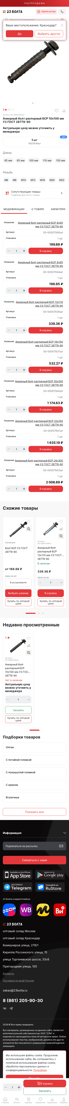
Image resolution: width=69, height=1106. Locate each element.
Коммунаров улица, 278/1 (20, 945)
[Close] (62, 25)
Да (19, 33)
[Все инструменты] (60, 910)
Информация (12, 833)
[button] (62, 19)
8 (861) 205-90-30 (23, 1000)
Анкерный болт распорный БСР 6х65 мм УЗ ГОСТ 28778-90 (40, 224)
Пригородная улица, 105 (20, 966)
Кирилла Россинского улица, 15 (25, 952)
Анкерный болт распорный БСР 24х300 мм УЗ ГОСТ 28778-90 (39, 462)
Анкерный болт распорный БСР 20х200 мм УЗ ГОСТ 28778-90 (39, 383)
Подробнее (40, 1070)
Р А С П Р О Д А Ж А (34, 3)
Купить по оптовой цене (18, 602)
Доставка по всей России (18, 980)
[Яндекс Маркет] (43, 910)
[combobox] (30, 20)
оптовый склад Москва (19, 931)
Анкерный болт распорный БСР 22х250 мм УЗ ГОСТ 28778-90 (39, 422)
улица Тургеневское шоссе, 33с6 (26, 959)
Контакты (8, 973)
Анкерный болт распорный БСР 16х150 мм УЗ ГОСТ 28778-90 (39, 343)
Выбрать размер (18, 593)
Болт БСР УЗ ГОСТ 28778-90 (16, 550)
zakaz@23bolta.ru (15, 990)
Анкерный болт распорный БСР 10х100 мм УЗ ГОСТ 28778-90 (17, 670)
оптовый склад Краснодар (21, 938)
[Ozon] (9, 910)
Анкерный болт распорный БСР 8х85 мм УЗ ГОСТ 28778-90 (40, 264)
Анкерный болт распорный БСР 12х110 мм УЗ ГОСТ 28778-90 (39, 303)
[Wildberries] (26, 910)
